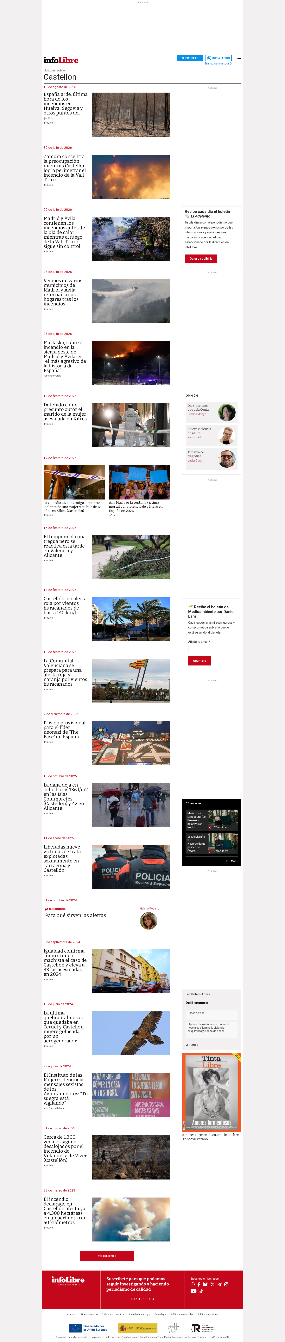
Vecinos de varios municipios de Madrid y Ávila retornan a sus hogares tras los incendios (63, 292)
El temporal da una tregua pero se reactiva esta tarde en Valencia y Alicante (65, 546)
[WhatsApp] (193, 1284)
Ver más (191, 1045)
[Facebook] (198, 1285)
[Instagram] (226, 1284)
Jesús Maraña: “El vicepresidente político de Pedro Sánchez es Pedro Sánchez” (196, 843)
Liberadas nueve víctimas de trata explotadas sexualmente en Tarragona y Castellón (62, 858)
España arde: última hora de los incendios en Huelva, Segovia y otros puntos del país (66, 106)
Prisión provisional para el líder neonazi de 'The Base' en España (65, 729)
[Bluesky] (205, 1284)
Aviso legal (161, 1314)
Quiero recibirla (200, 258)
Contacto (72, 1314)
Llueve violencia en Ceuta (199, 431)
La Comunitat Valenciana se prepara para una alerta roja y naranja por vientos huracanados (65, 672)
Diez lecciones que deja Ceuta (198, 408)
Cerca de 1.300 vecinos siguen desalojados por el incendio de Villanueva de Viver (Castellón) (65, 1148)
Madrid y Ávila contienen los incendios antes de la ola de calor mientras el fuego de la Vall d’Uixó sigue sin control (64, 232)
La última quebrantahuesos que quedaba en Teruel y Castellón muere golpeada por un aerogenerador (64, 1027)
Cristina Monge (197, 414)
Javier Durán (195, 460)
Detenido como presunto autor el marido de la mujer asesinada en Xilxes (65, 411)
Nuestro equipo (89, 1314)
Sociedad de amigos (140, 1314)
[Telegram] (220, 1284)
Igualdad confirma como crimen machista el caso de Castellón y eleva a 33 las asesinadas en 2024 (65, 962)
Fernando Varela (52, 375)
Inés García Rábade (54, 1108)
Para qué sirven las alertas (75, 915)
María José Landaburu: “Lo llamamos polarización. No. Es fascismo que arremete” (196, 820)
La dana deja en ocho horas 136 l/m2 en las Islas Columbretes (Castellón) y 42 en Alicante (66, 796)
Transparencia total (217, 63)
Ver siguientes (107, 1256)
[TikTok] (201, 1291)
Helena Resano (149, 908)
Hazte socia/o (142, 1299)
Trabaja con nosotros (113, 1314)
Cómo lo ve (193, 803)
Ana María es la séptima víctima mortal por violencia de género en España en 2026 (136, 506)
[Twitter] (212, 1284)
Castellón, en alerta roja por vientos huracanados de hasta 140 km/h (65, 605)
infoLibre (48, 122)
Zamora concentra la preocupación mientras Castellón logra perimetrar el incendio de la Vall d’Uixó (65, 168)
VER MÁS (231, 861)
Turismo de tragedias (196, 454)
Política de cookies (208, 1314)
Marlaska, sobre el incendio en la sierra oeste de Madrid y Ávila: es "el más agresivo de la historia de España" (65, 356)
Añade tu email (199, 642)
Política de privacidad (182, 1314)
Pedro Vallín (195, 437)
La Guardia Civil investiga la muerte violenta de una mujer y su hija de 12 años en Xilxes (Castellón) (72, 507)
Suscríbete (190, 58)
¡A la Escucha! (55, 909)
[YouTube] (194, 1291)
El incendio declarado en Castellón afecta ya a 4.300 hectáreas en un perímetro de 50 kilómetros (65, 1211)
